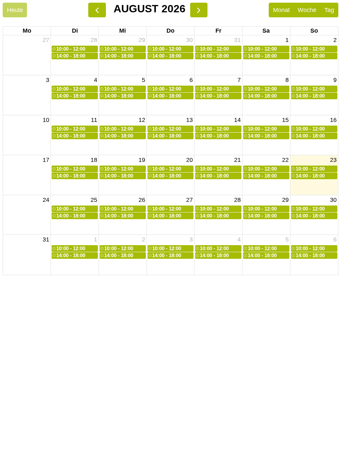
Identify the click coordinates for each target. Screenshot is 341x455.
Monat (281, 10)
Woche (307, 10)
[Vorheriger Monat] (97, 10)
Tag (329, 10)
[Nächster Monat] (198, 10)
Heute (15, 10)
